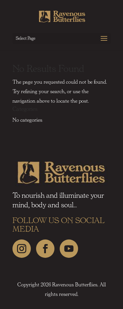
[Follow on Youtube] (69, 248)
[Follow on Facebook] (45, 248)
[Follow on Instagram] (21, 248)
